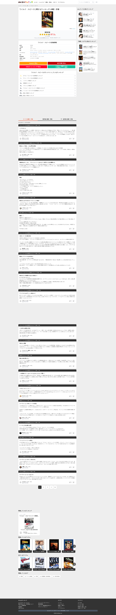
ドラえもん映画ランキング (89, 69)
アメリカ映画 (29, 576)
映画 (24, 514)
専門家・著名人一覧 (82, 606)
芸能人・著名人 (48, 2)
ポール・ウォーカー (34, 52)
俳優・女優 (92, 13)
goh (23, 417)
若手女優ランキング (87, 36)
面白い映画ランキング (23, 212)
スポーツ (55, 2)
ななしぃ (24, 380)
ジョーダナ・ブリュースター (43, 53)
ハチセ (23, 207)
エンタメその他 (90, 56)
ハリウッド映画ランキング (24, 159)
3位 (22, 155)
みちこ (23, 138)
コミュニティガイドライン (43, 602)
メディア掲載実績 (22, 605)
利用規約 (20, 606)
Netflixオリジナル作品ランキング (90, 57)
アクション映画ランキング (24, 174)
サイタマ (24, 335)
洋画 (37, 576)
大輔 (23, 466)
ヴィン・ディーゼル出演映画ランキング (42, 37)
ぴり (23, 267)
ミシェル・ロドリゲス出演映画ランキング (27, 290)
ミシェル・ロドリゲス (69, 52)
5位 (22, 482)
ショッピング (41, 2)
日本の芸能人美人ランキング (89, 25)
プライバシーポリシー (43, 606)
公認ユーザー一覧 (81, 608)
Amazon (73, 28)
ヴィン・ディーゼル (51, 52)
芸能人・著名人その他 (94, 24)
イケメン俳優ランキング (88, 19)
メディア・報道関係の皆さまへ (44, 605)
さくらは (24, 451)
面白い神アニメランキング (89, 30)
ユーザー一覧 (80, 605)
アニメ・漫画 (90, 29)
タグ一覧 (80, 602)
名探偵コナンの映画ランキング (90, 46)
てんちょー (24, 169)
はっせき (24, 154)
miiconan (24, 285)
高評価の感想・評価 (47, 119)
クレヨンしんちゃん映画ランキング (90, 51)
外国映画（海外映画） (46, 576)
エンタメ (36, 2)
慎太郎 (23, 248)
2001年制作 (57, 576)
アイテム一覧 (25, 5)
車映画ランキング (22, 355)
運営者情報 (40, 604)
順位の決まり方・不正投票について (25, 604)
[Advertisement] (47, 107)
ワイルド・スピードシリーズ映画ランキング (27, 143)
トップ (19, 5)
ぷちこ (23, 300)
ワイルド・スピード (34, 5)
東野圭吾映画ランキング (88, 63)
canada (24, 481)
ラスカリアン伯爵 (26, 350)
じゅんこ (24, 192)
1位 (22, 139)
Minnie (23, 432)
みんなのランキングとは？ (24, 602)
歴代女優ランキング (87, 14)
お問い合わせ (21, 608)
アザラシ (24, 365)
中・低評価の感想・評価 (67, 119)
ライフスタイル (61, 2)
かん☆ (23, 395)
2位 (22, 336)
